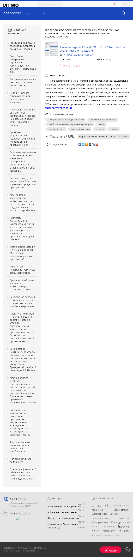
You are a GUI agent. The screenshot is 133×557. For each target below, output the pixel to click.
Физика (124, 531)
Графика (124, 526)
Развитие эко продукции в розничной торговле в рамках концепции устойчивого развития (23, 301)
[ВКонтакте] (80, 144)
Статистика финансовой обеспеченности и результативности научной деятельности (23, 474)
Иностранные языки (111, 535)
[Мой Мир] (90, 144)
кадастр (100, 129)
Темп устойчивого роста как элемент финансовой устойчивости (20, 447)
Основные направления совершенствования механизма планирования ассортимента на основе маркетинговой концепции (23, 161)
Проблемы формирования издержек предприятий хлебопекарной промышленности (22, 138)
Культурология (120, 522)
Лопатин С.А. (70, 54)
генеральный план (80, 129)
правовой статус (57, 129)
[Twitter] (83, 144)
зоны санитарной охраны (103, 119)
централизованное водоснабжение (66, 119)
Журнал (30, 13)
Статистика (123, 518)
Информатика (100, 522)
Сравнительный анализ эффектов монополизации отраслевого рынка (22, 285)
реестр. (114, 129)
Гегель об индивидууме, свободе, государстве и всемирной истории (23, 45)
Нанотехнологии (100, 518)
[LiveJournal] (93, 144)
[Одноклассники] (86, 144)
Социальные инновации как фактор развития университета (23, 82)
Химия (95, 531)
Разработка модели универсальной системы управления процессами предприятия (23, 183)
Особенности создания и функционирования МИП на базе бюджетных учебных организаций (22, 253)
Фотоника (96, 535)
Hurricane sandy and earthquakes (20, 460)
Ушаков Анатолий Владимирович (65, 506)
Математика (109, 527)
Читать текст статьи (58, 108)
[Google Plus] (97, 144)
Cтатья (42, 13)
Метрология (109, 531)
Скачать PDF (73, 66)
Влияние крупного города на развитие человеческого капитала (21, 97)
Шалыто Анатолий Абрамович (63, 518)
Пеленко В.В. (54, 528)
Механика (97, 510)
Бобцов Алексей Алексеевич (62, 512)
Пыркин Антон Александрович (63, 524)
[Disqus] (87, 192)
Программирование (121, 506)
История (96, 527)
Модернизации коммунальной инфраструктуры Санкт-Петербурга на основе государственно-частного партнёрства (23, 202)
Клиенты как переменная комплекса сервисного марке (22, 269)
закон (102, 124)
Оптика (96, 505)
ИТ (106, 505)
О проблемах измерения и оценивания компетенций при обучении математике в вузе (23, 64)
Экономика (122, 510)
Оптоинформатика (105, 514)
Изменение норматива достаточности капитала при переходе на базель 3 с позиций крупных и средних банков (22, 117)
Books (12, 13)
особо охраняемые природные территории (70, 124)
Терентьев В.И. (86, 54)
